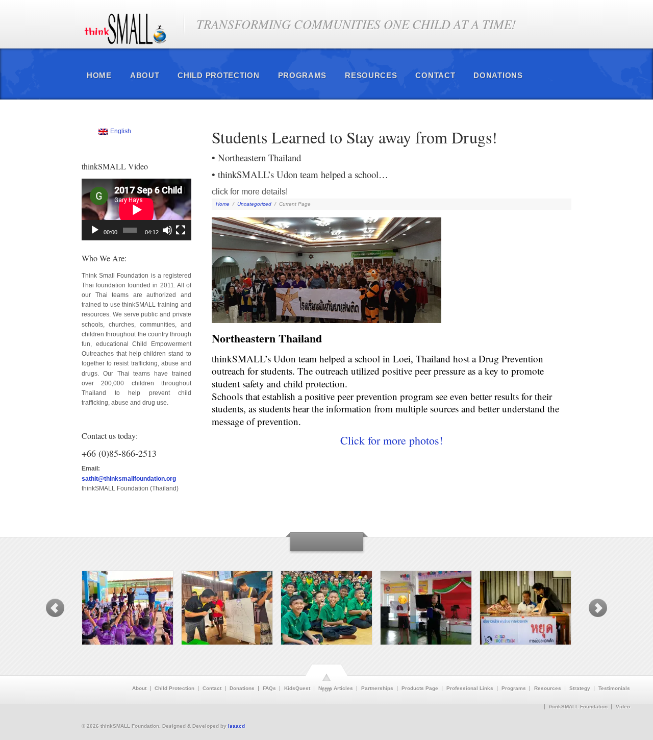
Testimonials (614, 688)
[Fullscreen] (180, 230)
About (145, 75)
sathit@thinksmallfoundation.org (129, 478)
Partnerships (377, 688)
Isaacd (236, 726)
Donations (497, 75)
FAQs (269, 688)
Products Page (419, 688)
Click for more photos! (391, 440)
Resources (371, 75)
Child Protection (218, 75)
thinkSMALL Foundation (578, 706)
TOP (326, 690)
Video (623, 706)
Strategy (579, 688)
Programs (302, 75)
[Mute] (167, 230)
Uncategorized (254, 204)
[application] (136, 209)
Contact (435, 75)
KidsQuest (297, 688)
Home (99, 75)
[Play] (95, 230)
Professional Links (469, 688)
